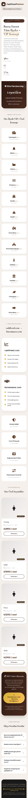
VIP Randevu (14, 533)
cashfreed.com (14, 790)
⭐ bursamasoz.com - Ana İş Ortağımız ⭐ (13, 789)
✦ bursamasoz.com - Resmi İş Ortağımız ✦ (14, 698)
